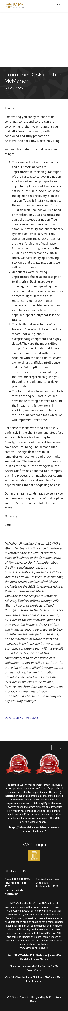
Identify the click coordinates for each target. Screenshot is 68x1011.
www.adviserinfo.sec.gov (34, 947)
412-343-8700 (21, 879)
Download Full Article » (21, 717)
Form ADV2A (45, 977)
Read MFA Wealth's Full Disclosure (27, 955)
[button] (60, 747)
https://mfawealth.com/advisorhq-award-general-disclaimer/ (34, 829)
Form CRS (31, 977)
